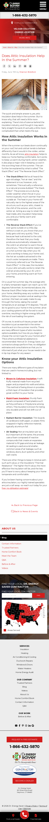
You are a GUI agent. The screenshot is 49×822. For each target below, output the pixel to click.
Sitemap (27, 808)
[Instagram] (26, 725)
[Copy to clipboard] (30, 66)
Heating (24, 653)
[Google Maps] (32, 725)
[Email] (25, 66)
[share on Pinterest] (20, 66)
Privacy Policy (31, 806)
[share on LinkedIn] (15, 66)
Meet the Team (9, 556)
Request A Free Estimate (24, 739)
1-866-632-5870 (24, 15)
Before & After (8, 564)
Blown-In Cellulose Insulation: (21, 379)
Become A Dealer (24, 781)
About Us (8, 528)
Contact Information (11, 544)
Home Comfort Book (12, 552)
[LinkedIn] (29, 725)
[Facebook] (19, 725)
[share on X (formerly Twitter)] (9, 66)
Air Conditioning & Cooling (24, 657)
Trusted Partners (10, 548)
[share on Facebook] (4, 66)
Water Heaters (24, 668)
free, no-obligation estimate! (15, 488)
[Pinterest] (22, 725)
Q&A (4, 560)
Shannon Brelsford (28, 72)
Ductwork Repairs (24, 661)
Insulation (24, 649)
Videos (5, 568)
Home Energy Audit (25, 672)
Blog (4, 538)
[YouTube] (16, 725)
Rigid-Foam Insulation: (17, 398)
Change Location (24, 32)
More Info (24, 38)
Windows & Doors (24, 664)
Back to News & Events (26, 511)
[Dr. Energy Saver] (24, 814)
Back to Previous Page (26, 505)
